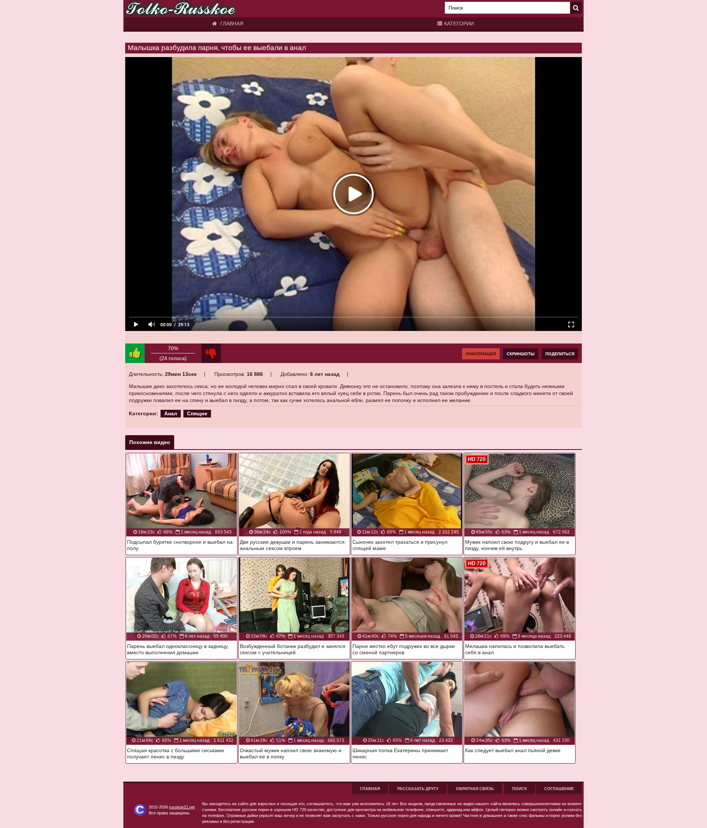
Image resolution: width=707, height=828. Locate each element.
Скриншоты (521, 354)
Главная (231, 24)
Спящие (197, 413)
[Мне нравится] (135, 353)
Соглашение (559, 788)
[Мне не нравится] (211, 353)
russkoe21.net (182, 807)
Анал (170, 413)
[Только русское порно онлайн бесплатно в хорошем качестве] (180, 8)
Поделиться (559, 354)
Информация (481, 354)
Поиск (519, 788)
